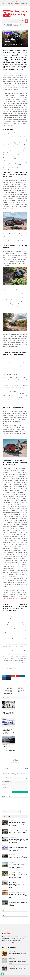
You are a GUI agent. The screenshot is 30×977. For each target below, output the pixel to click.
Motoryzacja (8, 33)
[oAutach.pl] (15, 13)
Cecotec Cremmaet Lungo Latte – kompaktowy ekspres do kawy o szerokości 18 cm (17, 824)
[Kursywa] (5, 778)
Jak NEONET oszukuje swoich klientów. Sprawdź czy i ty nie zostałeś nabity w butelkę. (18, 961)
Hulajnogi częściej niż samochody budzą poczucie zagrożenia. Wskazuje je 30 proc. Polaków (15, 3)
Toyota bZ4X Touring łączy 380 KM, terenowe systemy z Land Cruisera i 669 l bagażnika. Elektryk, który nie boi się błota (18, 885)
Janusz (6, 44)
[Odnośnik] (17, 778)
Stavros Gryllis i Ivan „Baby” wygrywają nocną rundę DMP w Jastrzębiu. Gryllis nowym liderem (8, 713)
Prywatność (4, 912)
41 (27, 966)
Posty (4, 816)
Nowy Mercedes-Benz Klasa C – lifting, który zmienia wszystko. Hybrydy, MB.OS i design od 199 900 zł (8, 730)
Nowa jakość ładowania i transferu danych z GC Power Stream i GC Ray (8, 690)
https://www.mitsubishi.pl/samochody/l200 (17, 598)
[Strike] (8, 778)
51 (27, 958)
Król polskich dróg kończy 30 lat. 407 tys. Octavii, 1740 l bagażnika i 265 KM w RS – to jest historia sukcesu (18, 866)
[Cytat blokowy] (14, 778)
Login (26, 768)
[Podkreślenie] (7, 778)
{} (18, 777)
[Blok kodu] (15, 778)
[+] (20, 777)
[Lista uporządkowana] (10, 778)
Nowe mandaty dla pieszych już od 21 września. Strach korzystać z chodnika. (18, 969)
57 (27, 951)
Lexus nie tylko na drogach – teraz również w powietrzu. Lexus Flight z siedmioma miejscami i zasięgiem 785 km (18, 895)
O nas (3, 910)
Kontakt (3, 915)
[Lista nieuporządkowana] (12, 778)
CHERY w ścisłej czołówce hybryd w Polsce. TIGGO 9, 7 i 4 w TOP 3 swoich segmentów (9, 748)
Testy (8, 816)
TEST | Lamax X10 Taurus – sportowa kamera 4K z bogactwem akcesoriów (17, 954)
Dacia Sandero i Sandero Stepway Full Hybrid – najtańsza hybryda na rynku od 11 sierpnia (18, 904)
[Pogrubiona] (3, 778)
